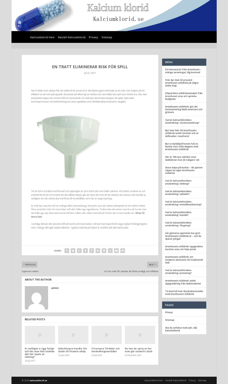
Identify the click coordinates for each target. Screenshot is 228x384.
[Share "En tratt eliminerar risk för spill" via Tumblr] (85, 251)
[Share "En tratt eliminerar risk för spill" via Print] (123, 251)
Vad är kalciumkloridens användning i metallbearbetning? (183, 203)
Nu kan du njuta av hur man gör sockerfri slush (138, 350)
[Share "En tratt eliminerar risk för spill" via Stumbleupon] (110, 251)
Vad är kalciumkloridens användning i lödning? (178, 182)
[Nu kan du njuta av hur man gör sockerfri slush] (140, 335)
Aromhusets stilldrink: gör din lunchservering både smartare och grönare (183, 109)
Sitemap (107, 37)
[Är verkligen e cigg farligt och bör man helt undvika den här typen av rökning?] (40, 335)
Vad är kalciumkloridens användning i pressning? (178, 271)
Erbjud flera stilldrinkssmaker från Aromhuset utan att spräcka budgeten (184, 96)
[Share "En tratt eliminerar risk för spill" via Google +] (79, 251)
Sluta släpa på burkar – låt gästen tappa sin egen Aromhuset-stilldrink (184, 170)
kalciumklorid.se (38, 380)
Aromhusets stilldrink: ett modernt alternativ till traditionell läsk (184, 259)
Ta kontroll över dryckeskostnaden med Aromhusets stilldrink (184, 292)
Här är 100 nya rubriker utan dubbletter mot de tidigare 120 (182, 158)
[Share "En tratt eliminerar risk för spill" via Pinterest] (92, 251)
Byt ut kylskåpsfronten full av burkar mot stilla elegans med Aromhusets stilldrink (181, 146)
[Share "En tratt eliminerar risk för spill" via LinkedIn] (98, 251)
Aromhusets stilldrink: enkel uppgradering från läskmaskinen (183, 282)
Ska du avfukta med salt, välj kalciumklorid (181, 329)
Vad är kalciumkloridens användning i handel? (178, 213)
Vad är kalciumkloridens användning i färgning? (178, 224)
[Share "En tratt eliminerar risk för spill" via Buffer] (104, 251)
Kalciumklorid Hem (42, 37)
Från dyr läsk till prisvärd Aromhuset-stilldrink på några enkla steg (181, 82)
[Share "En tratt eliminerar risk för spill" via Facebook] (67, 251)
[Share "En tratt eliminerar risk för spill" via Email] (116, 251)
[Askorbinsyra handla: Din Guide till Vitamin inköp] (73, 335)
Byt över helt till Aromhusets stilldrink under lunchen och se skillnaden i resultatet (181, 133)
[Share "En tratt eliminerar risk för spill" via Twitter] (73, 251)
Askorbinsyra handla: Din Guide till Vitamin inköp (72, 350)
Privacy (93, 37)
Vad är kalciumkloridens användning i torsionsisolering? (182, 121)
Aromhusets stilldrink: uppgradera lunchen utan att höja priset (184, 248)
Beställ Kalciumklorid (71, 37)
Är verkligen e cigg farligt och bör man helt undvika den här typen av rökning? (40, 353)
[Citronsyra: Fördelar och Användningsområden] (107, 335)
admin (55, 288)
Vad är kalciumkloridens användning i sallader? (178, 192)
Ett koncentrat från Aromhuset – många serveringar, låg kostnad (183, 71)
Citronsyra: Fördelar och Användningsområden (106, 350)
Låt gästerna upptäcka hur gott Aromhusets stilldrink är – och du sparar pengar (183, 236)
